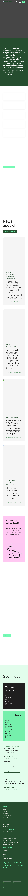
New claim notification (8, 844)
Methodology (6, 811)
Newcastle (5, 854)
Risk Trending (6, 817)
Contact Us (5, 826)
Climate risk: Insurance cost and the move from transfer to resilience (13, 493)
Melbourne (5, 852)
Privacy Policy (6, 836)
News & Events (6, 824)
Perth (4, 856)
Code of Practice (6, 834)
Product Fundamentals (8, 822)
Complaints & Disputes (8, 840)
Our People (5, 813)
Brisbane (5, 850)
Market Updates (6, 820)
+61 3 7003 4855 (9, 770)
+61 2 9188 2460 (9, 756)
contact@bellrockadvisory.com (12, 758)
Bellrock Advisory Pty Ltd (11, 746)
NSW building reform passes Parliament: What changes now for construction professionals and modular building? (14, 290)
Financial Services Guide (8, 831)
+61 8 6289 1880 (9, 787)
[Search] (17, 2)
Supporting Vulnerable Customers (10, 842)
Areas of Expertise (7, 815)
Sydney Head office (7, 858)
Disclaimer (9, 838)
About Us (5, 809)
